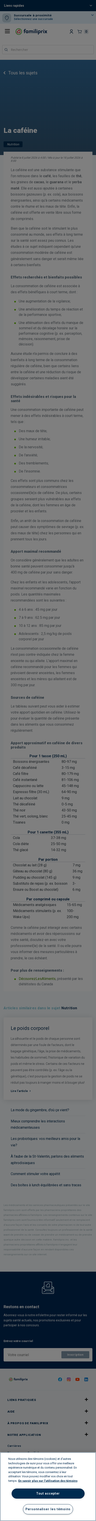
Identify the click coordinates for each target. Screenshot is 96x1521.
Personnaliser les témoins (48, 1509)
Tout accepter (48, 1493)
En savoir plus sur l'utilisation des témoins (47, 1480)
